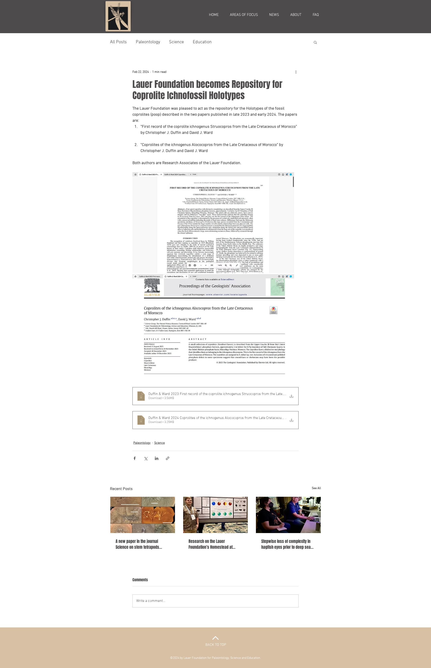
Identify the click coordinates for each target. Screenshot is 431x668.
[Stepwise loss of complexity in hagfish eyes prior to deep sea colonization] (288, 515)
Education (202, 42)
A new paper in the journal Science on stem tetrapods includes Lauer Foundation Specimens (137, 544)
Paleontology (148, 42)
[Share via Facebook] (134, 458)
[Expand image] (213, 222)
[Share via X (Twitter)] (145, 458)
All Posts (118, 42)
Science (176, 42)
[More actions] (296, 72)
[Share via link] (167, 458)
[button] (315, 42)
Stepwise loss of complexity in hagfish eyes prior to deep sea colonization (286, 544)
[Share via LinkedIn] (156, 458)
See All (316, 488)
